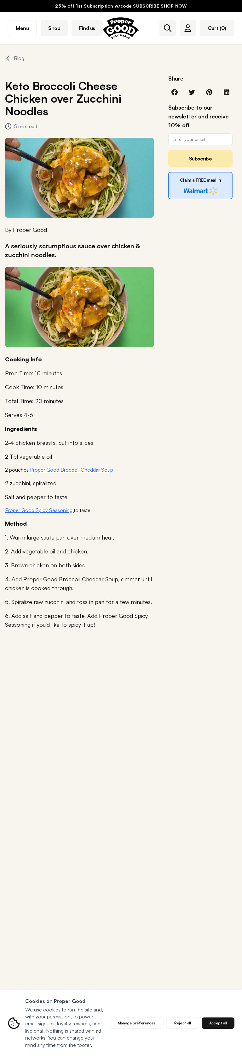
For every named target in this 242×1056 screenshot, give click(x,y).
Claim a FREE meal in (200, 180)
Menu (22, 28)
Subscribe (200, 158)
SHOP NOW (174, 6)
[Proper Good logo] (121, 28)
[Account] (188, 28)
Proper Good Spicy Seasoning (39, 510)
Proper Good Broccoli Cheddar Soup (71, 470)
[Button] (167, 28)
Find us (87, 28)
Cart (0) (217, 28)
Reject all (182, 1023)
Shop (54, 28)
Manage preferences (137, 1023)
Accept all (218, 1023)
